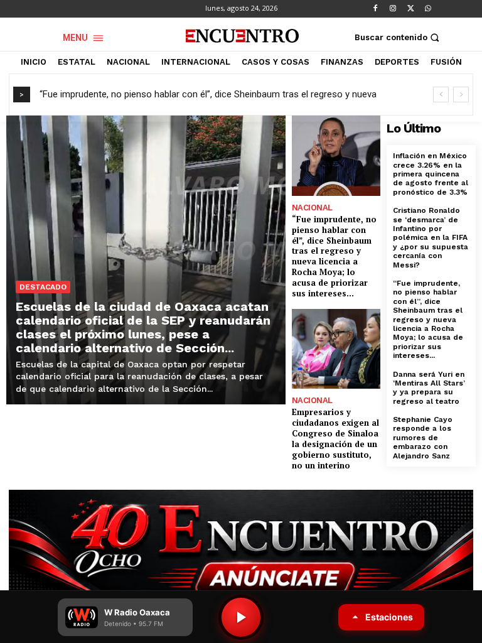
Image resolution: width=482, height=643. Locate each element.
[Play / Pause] (241, 617)
